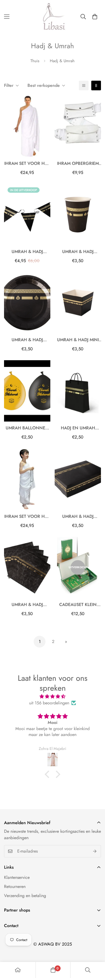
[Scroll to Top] (95, 949)
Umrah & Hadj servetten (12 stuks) (27, 604)
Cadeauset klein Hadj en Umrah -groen (78, 604)
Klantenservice (17, 877)
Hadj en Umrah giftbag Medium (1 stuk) (78, 428)
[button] (95, 16)
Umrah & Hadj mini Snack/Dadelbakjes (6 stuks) (77, 340)
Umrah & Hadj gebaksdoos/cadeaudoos (78, 516)
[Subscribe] (95, 851)
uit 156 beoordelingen (49, 703)
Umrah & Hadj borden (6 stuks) (27, 340)
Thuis (34, 61)
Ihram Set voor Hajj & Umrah (27, 163)
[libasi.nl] (52, 17)
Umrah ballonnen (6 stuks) (27, 428)
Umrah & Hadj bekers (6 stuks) (78, 251)
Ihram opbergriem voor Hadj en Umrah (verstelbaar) (78, 163)
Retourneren (15, 886)
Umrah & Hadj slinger (27, 251)
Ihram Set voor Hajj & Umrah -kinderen (27, 516)
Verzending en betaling (25, 896)
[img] (52, 696)
